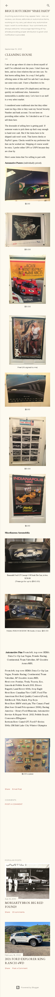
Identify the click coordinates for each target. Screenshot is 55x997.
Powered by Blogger (30, 987)
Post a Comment (13, 804)
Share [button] (7, 789)
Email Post (17, 789)
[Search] (48, 5)
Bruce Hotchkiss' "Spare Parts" (27, 11)
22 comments (18, 912)
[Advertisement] (27, 832)
